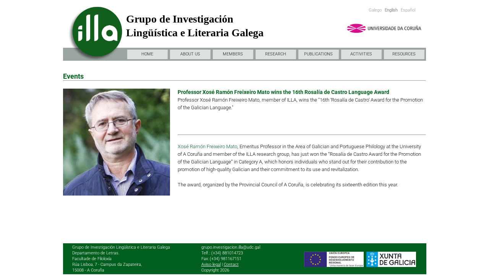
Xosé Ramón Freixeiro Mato (207, 146)
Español (408, 10)
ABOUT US (190, 54)
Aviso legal (211, 264)
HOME (147, 54)
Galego (375, 10)
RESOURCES (404, 54)
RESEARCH (275, 54)
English (391, 10)
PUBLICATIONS (318, 54)
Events (73, 76)
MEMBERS (233, 54)
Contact (231, 264)
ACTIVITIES (361, 54)
